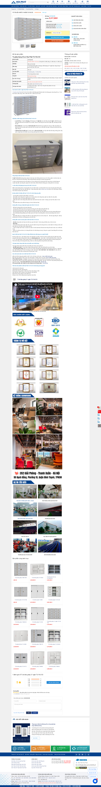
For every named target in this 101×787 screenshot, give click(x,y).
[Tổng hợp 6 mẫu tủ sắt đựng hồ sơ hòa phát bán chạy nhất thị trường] (67, 83)
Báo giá (56, 754)
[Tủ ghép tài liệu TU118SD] (20, 636)
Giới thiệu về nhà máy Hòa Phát (18, 761)
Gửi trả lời (17, 693)
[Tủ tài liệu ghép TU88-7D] (37, 636)
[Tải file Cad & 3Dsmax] (77, 74)
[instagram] (79, 754)
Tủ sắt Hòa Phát (29, 9)
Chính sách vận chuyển (36, 764)
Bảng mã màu (75, 3)
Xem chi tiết (59, 27)
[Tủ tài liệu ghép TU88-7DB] (20, 569)
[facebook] (85, 754)
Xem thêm (83, 6)
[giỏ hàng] (99, 408)
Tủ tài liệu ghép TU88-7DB (21, 577)
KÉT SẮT (43, 6)
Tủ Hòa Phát (38, 71)
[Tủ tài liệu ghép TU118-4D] (54, 591)
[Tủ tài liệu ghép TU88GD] (54, 658)
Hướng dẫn (68, 3)
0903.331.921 (84, 70)
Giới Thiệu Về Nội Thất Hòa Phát (18, 766)
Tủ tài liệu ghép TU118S (37, 622)
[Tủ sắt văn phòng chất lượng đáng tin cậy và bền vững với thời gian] (67, 90)
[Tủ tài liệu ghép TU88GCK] (20, 613)
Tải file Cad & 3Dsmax (57, 40)
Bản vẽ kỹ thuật (61, 754)
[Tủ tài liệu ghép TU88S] (37, 591)
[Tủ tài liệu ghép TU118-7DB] (20, 591)
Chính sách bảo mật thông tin (37, 761)
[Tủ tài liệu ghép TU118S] (37, 613)
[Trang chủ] (19, 2)
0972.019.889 (24, 781)
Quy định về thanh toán (36, 767)
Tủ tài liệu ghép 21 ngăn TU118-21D (27, 279)
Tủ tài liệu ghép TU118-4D (54, 599)
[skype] (88, 754)
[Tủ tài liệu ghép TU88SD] (37, 658)
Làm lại (34, 712)
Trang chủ (13, 9)
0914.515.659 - (70, 70)
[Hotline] (99, 411)
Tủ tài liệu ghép (31, 71)
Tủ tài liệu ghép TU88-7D (37, 644)
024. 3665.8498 (67, 761)
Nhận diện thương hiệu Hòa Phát (18, 764)
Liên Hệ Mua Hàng (15, 762)
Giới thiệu (53, 3)
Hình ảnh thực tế (20, 754)
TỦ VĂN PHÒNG (31, 6)
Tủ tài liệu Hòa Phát (16, 92)
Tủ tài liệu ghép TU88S (37, 599)
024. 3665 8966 (24, 777)
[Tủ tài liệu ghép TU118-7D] (20, 658)
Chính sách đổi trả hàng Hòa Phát (38, 766)
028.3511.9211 (67, 762)
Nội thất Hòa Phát (38, 83)
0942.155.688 (32, 781)
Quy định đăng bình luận (19, 712)
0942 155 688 (83, 68)
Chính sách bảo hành (36, 762)
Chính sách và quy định (48, 754)
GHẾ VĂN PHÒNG (15, 6)
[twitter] (76, 754)
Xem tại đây (59, 24)
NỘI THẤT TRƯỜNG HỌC (74, 6)
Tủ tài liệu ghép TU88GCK (20, 622)
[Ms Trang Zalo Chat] (99, 422)
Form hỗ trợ (45, 263)
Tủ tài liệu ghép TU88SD (37, 666)
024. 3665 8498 (17, 777)
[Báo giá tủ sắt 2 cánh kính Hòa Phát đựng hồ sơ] (67, 97)
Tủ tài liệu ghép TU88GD (54, 666)
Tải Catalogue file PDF (57, 37)
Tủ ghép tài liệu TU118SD (20, 644)
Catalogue (62, 3)
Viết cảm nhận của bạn (54, 682)
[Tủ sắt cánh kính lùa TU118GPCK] (54, 569)
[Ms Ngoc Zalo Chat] (99, 415)
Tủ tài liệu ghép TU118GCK (54, 644)
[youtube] (82, 754)
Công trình (82, 3)
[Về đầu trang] (99, 425)
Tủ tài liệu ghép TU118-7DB (21, 599)
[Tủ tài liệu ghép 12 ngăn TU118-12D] (54, 613)
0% (40, 680)
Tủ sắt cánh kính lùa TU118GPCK (51, 577)
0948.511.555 (18, 781)
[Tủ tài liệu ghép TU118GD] (37, 569)
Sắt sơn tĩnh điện (57, 32)
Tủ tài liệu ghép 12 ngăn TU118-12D (54, 622)
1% (40, 679)
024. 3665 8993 (32, 777)
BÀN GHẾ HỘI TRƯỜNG (52, 6)
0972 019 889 (76, 68)
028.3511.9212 (52, 777)
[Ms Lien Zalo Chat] (99, 418)
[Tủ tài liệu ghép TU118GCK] (54, 636)
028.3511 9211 (44, 777)
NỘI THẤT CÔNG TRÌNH (63, 6)
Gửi (28, 712)
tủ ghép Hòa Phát (45, 189)
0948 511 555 (69, 68)
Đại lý (57, 3)
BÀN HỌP (38, 6)
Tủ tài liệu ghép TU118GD (37, 577)
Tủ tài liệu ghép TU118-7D (20, 666)
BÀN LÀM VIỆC (23, 6)
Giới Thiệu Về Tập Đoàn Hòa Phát (18, 767)
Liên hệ (87, 3)
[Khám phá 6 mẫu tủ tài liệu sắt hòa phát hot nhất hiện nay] (67, 112)
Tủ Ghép (36, 9)
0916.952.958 (77, 70)
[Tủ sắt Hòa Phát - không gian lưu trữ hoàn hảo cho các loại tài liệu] (67, 105)
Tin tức (89, 6)
